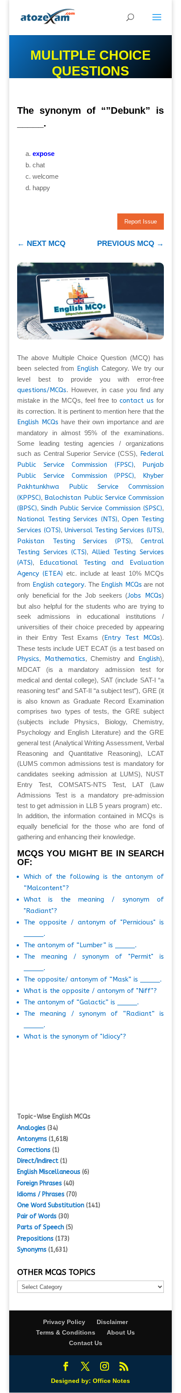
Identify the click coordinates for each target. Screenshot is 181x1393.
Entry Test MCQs (132, 638)
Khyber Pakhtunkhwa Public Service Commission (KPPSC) (90, 487)
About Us (121, 1332)
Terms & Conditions (65, 1332)
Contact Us (85, 1342)
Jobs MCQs (144, 595)
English (87, 368)
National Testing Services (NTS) (67, 519)
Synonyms (32, 1249)
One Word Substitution (50, 1205)
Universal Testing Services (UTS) (113, 530)
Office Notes (111, 1380)
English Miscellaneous (48, 1172)
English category (59, 584)
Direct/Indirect (37, 1161)
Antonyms (32, 1139)
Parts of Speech (40, 1227)
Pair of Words (37, 1216)
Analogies (31, 1128)
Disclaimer (112, 1321)
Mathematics (65, 659)
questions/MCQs (41, 390)
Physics (28, 659)
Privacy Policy (64, 1321)
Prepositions (35, 1238)
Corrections (34, 1150)
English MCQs (37, 422)
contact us (136, 400)
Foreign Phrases (39, 1183)
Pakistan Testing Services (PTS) (74, 541)
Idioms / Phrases (41, 1194)
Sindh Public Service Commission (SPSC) (101, 508)
